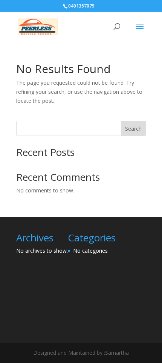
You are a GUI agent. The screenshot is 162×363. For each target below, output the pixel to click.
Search (133, 128)
